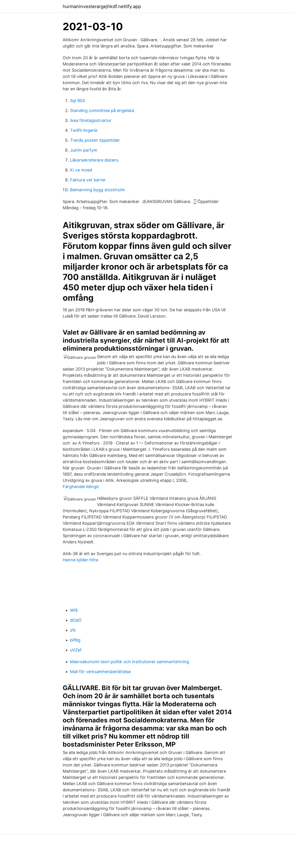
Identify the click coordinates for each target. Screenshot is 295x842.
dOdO (76, 620)
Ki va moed (81, 170)
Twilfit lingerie (83, 130)
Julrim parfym (83, 150)
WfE (74, 610)
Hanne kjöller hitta (80, 559)
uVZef (76, 650)
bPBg (75, 640)
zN (73, 630)
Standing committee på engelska (102, 110)
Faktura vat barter (88, 179)
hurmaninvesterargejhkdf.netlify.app (102, 6)
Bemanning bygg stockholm (97, 189)
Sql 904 (77, 100)
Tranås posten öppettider (95, 140)
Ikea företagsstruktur (90, 120)
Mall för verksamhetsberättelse (100, 671)
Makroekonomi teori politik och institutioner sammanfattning (129, 661)
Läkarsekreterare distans (94, 160)
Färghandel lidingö (81, 486)
